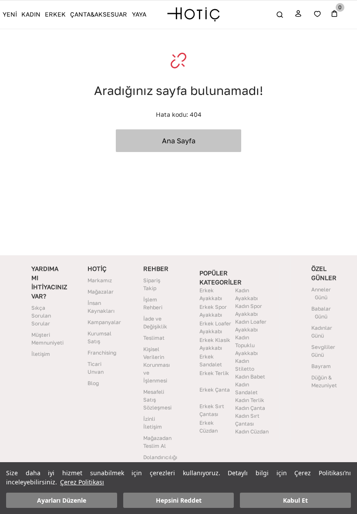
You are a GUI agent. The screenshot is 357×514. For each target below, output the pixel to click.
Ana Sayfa (178, 140)
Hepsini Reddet (179, 500)
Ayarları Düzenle (61, 500)
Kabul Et (295, 500)
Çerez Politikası (82, 482)
